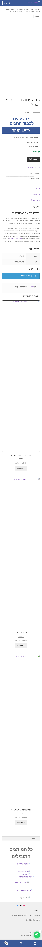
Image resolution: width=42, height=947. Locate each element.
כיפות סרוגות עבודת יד (22, 9)
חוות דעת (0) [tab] (35, 200)
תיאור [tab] (38, 188)
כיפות (32, 176)
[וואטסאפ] (37, 934)
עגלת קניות (9, 941)
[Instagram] (24, 905)
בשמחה (37, 910)
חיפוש (21, 943)
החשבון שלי (35, 943)
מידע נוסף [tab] (36, 194)
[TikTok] (21, 905)
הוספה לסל (33, 159)
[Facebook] (17, 905)
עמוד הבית (34, 9)
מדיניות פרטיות (25, 935)
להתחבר (31, 287)
